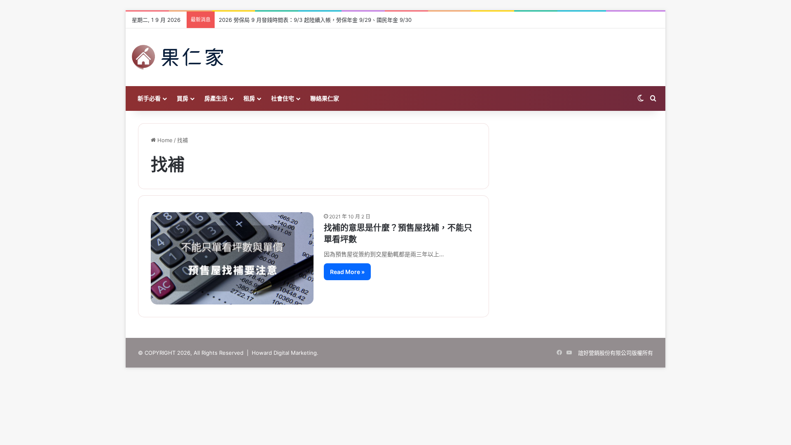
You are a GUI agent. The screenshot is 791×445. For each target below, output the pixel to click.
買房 (182, 98)
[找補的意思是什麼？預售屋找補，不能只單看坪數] (232, 258)
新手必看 (149, 98)
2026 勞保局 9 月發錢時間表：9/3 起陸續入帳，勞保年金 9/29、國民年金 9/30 (315, 19)
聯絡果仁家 (324, 98)
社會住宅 (282, 98)
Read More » (347, 271)
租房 (249, 98)
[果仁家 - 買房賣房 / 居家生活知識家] (177, 57)
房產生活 (215, 98)
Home (164, 140)
